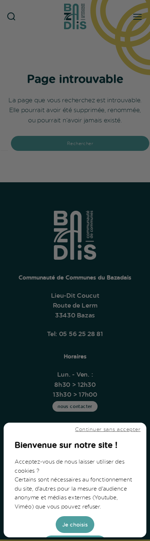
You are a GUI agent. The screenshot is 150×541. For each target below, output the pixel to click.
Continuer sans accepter (108, 429)
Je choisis (75, 524)
